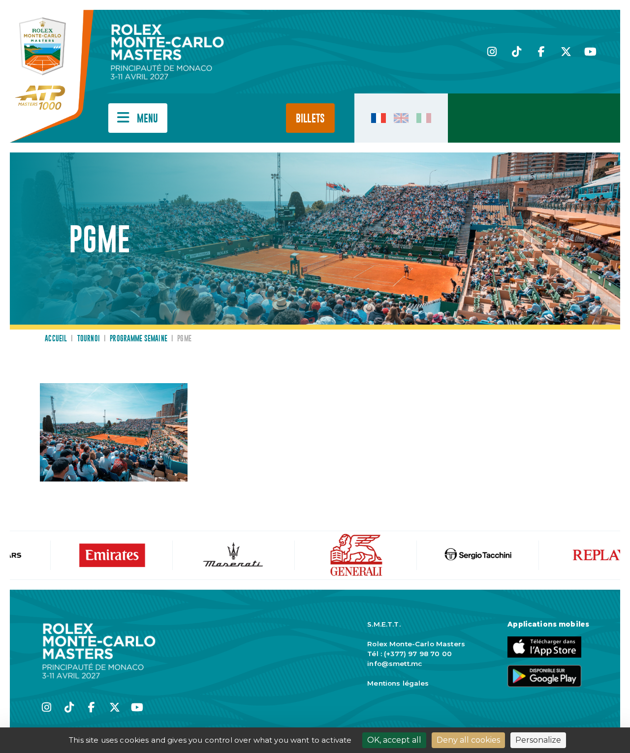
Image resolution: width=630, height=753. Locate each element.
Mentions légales (398, 683)
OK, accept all (394, 740)
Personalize (538, 740)
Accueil (56, 338)
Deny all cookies (468, 740)
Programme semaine (138, 338)
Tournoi (88, 338)
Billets (310, 118)
